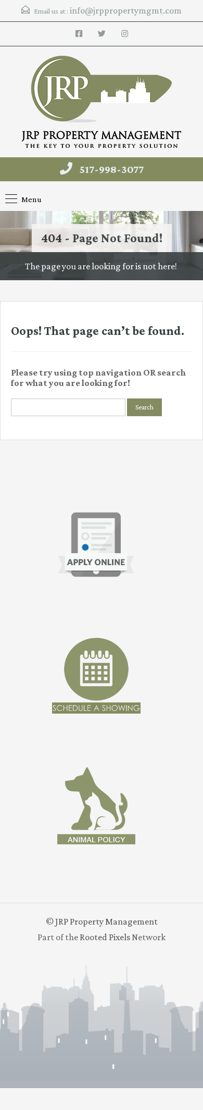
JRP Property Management (106, 921)
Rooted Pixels (105, 937)
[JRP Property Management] (101, 103)
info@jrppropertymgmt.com (126, 10)
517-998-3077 (112, 169)
